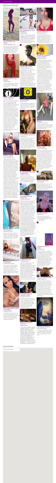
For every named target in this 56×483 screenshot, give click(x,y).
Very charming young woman (9, 42)
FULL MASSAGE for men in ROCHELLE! (27, 31)
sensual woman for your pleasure (10, 79)
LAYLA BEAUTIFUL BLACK (27, 134)
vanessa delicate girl (42, 31)
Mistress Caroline (8, 155)
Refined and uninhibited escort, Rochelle (43, 56)
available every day (25, 259)
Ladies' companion (9, 97)
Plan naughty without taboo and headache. (11, 309)
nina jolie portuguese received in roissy (26, 294)
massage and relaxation (43, 327)
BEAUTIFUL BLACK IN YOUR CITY (26, 323)
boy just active (41, 147)
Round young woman (43, 180)
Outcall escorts (6, 3)
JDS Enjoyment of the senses (43, 247)
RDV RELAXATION (42, 213)
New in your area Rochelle (44, 277)
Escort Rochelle (24, 100)
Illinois (17, 3)
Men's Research (8, 230)
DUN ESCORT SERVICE (7, 1)
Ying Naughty (7, 262)
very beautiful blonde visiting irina (26, 197)
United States (12, 3)
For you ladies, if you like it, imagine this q (27, 172)
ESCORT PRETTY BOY (26, 66)
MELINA (39, 121)
